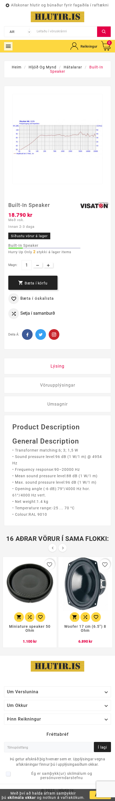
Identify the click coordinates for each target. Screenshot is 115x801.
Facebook (27, 334)
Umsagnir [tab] (57, 404)
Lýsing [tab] (57, 366)
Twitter (40, 334)
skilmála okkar (21, 797)
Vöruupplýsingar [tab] (57, 385)
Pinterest (54, 334)
